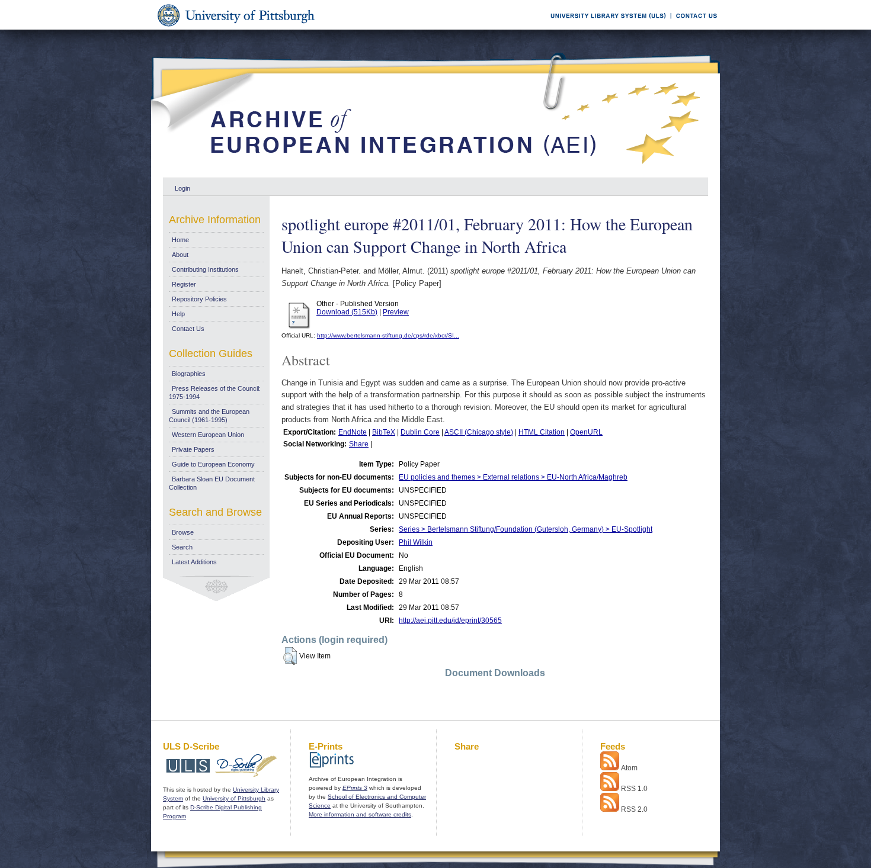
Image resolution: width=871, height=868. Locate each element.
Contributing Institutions (205, 269)
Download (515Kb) (346, 312)
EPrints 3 (354, 788)
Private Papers (193, 449)
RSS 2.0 (634, 809)
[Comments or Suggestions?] (694, 27)
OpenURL (586, 432)
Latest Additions (194, 561)
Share (359, 444)
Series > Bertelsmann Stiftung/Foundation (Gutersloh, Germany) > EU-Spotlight (525, 529)
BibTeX (383, 432)
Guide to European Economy (213, 464)
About (180, 254)
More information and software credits (360, 814)
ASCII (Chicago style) (478, 432)
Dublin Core (420, 432)
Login (182, 188)
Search (182, 547)
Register (184, 284)
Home (180, 239)
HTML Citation (541, 432)
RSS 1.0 (634, 789)
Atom (629, 768)
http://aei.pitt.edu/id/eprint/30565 (450, 620)
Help (178, 313)
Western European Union (208, 434)
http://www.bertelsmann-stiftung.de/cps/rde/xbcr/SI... (388, 335)
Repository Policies (199, 299)
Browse (183, 532)
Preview (396, 312)
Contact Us (188, 328)
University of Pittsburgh (234, 798)
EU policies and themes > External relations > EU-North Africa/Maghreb (513, 477)
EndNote (352, 432)
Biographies (189, 373)
